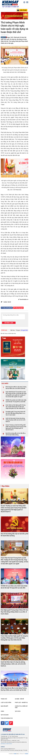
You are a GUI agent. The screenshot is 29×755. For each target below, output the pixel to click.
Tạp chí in (17, 711)
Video (2, 711)
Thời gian (18, 330)
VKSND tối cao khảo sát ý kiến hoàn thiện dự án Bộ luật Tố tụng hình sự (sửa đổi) (14, 400)
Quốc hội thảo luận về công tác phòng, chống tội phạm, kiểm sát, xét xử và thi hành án (14, 420)
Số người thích (24, 330)
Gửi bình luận (8, 323)
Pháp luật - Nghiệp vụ (21, 702)
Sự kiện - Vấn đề (19, 699)
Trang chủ (4, 699)
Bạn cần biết (4, 706)
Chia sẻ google (19, 308)
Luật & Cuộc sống (6, 702)
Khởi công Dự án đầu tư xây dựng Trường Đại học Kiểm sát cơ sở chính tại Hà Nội (14, 387)
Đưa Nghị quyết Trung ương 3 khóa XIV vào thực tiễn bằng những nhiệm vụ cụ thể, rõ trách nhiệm (14, 413)
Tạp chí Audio (5, 715)
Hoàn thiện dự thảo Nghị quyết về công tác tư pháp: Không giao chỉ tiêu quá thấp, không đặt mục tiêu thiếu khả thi (14, 406)
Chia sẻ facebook (7, 308)
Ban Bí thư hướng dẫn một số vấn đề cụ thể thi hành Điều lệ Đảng (14, 434)
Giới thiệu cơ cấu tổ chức (6, 743)
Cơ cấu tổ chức (23, 10)
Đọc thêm (5, 486)
